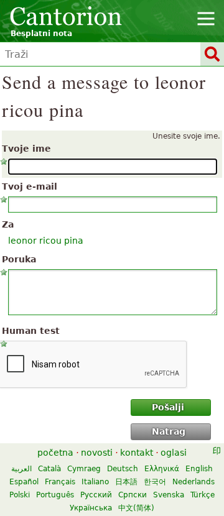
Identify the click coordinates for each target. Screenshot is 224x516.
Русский (96, 495)
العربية (21, 468)
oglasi (174, 453)
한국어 (155, 481)
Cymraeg (84, 468)
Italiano (95, 481)
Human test (31, 331)
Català (49, 468)
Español (24, 481)
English (199, 468)
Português (55, 495)
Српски (132, 495)
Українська (91, 508)
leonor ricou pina (45, 241)
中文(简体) (136, 508)
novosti (97, 453)
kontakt (136, 453)
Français (60, 481)
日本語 (126, 481)
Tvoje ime (26, 149)
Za (8, 224)
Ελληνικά (161, 468)
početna (55, 453)
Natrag (168, 431)
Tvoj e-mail (29, 186)
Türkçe (202, 495)
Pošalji (168, 407)
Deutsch (122, 468)
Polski (19, 495)
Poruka (19, 259)
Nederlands (193, 481)
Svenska (168, 495)
